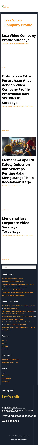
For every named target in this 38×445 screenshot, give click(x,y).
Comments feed (6, 378)
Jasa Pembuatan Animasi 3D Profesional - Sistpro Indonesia (18, 305)
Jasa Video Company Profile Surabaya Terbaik (14, 327)
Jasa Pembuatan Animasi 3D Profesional (13, 281)
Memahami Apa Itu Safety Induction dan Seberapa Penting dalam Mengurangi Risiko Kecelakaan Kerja (18, 171)
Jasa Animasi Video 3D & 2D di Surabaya (13, 289)
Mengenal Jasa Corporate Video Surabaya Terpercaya (15, 225)
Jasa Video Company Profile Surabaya (19, 37)
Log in (3, 373)
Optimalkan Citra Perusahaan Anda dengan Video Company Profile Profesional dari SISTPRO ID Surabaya (17, 89)
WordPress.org (6, 381)
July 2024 (4, 340)
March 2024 (5, 349)
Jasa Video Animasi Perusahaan (10, 359)
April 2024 (5, 346)
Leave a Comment (7, 106)
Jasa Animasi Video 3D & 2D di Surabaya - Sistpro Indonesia (18, 322)
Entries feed (5, 376)
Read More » (5, 68)
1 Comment (5, 43)
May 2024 (4, 343)
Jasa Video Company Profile (17, 43)
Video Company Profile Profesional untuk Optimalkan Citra (18, 311)
